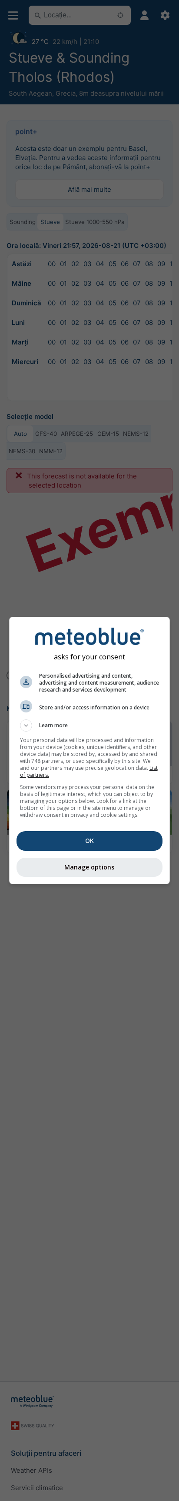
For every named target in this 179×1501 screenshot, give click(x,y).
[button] (89, 725)
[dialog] (89, 750)
